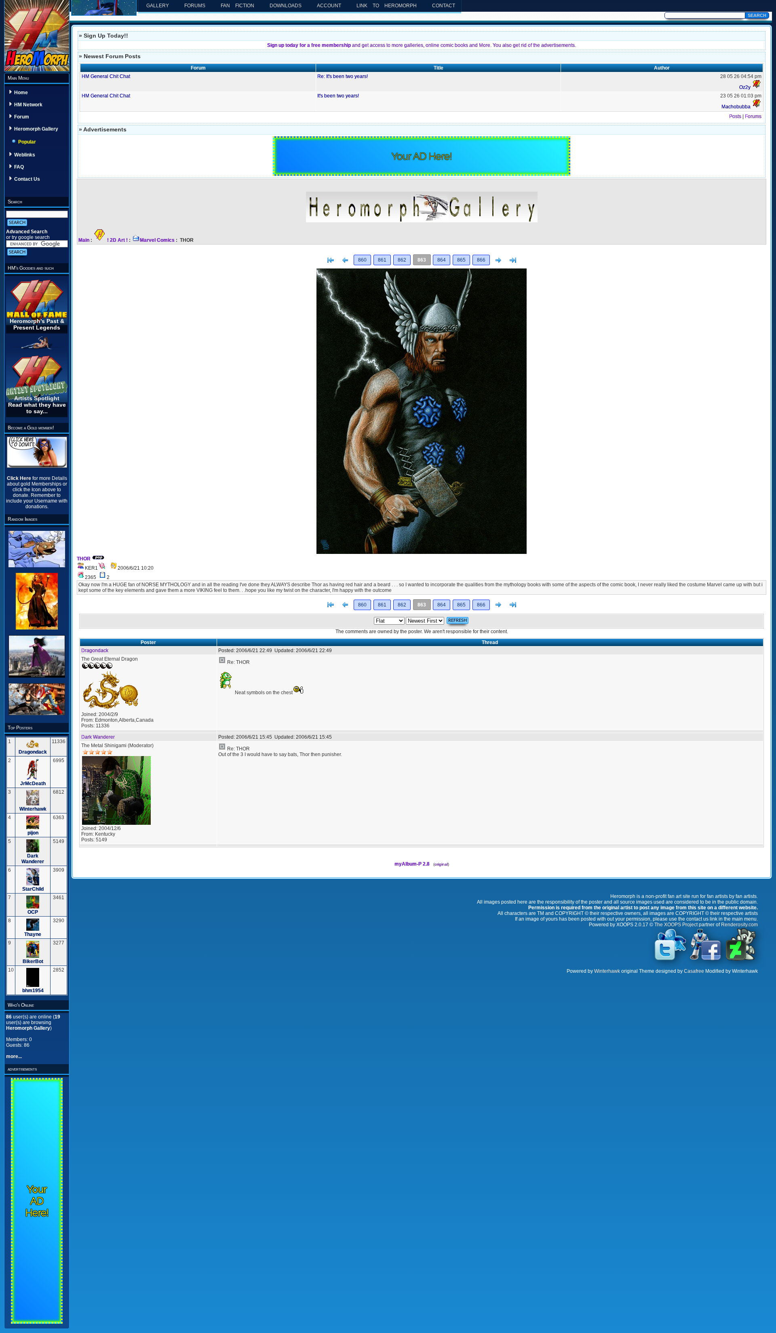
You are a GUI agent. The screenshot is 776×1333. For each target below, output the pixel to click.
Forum (21, 117)
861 (382, 260)
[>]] (513, 260)
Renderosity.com (739, 924)
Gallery (157, 5)
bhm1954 (33, 990)
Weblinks (24, 155)
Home (21, 92)
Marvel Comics (157, 240)
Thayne (32, 934)
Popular (27, 142)
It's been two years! (338, 96)
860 (362, 260)
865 (461, 260)
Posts (735, 116)
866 (481, 260)
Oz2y (745, 87)
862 (402, 260)
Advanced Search (26, 231)
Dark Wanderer (32, 858)
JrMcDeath (33, 783)
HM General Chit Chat (106, 76)
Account (329, 5)
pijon (32, 833)
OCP (32, 912)
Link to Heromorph (386, 5)
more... (14, 1056)
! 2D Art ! (117, 240)
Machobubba (736, 107)
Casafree (694, 971)
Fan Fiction (237, 5)
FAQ (19, 167)
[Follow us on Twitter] (670, 960)
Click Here (19, 478)
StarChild (33, 889)
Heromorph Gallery (36, 129)
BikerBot (33, 961)
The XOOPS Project (676, 924)
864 (441, 260)
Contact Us (27, 179)
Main (83, 240)
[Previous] (345, 260)
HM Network (28, 105)
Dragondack (33, 752)
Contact (443, 5)
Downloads (286, 5)
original (441, 864)
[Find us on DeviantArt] (741, 960)
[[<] (330, 260)
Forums (194, 5)
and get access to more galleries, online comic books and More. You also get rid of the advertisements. (421, 45)
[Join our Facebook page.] (706, 960)
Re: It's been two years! (342, 76)
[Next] (498, 260)
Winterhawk (32, 809)
